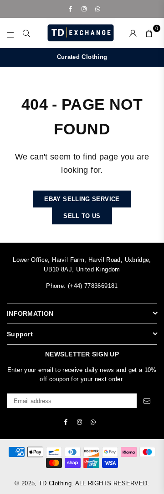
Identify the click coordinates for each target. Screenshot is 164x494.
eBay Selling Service (81, 199)
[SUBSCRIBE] (147, 400)
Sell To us (82, 215)
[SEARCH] (27, 33)
